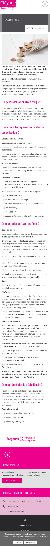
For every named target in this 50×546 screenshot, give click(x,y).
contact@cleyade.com (16, 512)
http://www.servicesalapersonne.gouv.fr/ (18, 413)
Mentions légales (25, 525)
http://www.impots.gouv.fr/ (13, 417)
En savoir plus (31, 542)
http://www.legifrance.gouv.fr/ (14, 421)
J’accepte (17, 542)
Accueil (30, 28)
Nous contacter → (12, 481)
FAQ (25, 520)
